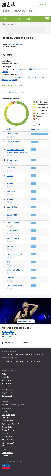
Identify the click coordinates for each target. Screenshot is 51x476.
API (3, 446)
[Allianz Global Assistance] (6, 466)
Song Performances (39, 129)
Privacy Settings (8, 430)
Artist (9, 129)
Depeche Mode (16, 44)
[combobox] (25, 11)
